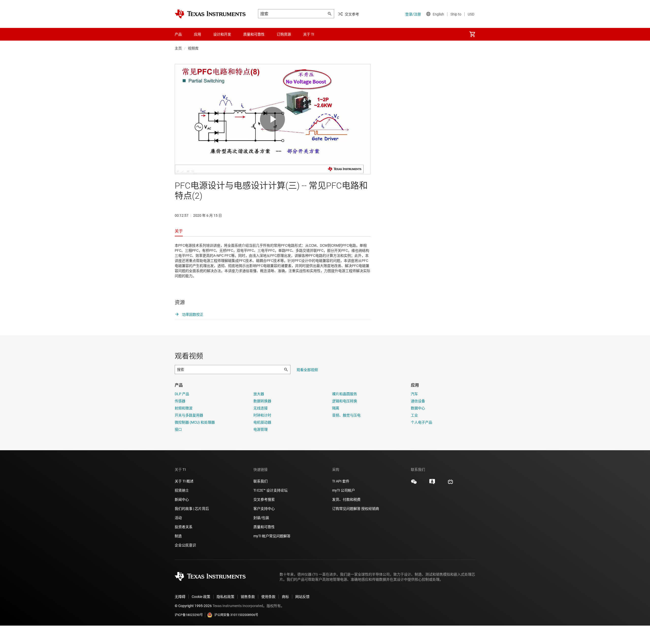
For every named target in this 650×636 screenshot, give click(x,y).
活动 (178, 518)
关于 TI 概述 (184, 481)
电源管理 (260, 429)
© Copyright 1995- (193, 606)
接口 (178, 429)
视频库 (193, 48)
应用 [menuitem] (197, 34)
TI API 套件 (340, 481)
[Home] (210, 14)
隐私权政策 (225, 597)
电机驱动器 (262, 422)
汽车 (414, 394)
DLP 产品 (182, 394)
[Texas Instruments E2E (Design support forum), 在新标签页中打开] (432, 483)
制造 (178, 536)
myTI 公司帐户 (343, 490)
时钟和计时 (262, 415)
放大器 (258, 394)
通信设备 (418, 401)
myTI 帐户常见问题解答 (271, 536)
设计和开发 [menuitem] (222, 34)
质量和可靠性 (264, 527)
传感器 (180, 401)
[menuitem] (472, 34)
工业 (414, 415)
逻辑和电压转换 (344, 401)
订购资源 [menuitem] (284, 34)
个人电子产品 (421, 422)
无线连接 (260, 408)
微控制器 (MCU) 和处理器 (195, 422)
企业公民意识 (185, 545)
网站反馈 (302, 597)
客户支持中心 (264, 509)
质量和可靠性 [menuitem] (254, 34)
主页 (178, 48)
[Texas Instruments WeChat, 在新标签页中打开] (414, 483)
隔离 (335, 408)
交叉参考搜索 (264, 499)
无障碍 (180, 597)
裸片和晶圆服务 (344, 394)
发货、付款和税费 (346, 499)
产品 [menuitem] (178, 34)
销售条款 (248, 597)
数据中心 (418, 408)
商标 (285, 597)
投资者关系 (183, 527)
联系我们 (260, 481)
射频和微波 (183, 408)
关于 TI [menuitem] (308, 34)
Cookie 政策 (201, 597)
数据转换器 (262, 401)
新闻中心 (182, 499)
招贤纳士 (182, 490)
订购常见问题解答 (346, 509)
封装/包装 (261, 518)
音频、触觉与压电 (346, 415)
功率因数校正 (192, 314)
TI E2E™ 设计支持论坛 (270, 490)
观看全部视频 (307, 370)
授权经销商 (370, 509)
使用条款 (268, 597)
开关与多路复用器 (189, 415)
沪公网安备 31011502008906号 (236, 615)
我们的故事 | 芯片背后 (192, 509)
